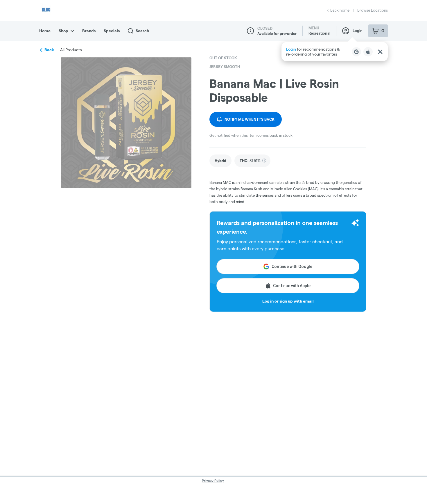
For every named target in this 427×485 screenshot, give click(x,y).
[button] (334, 51)
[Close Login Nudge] (380, 52)
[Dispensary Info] (250, 30)
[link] (220, 160)
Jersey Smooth (224, 67)
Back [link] (49, 49)
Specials (112, 31)
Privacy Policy (213, 480)
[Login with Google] (356, 51)
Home (45, 31)
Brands (89, 31)
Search (142, 31)
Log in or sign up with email (288, 301)
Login (358, 31)
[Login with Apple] (368, 51)
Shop (63, 31)
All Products (71, 49)
